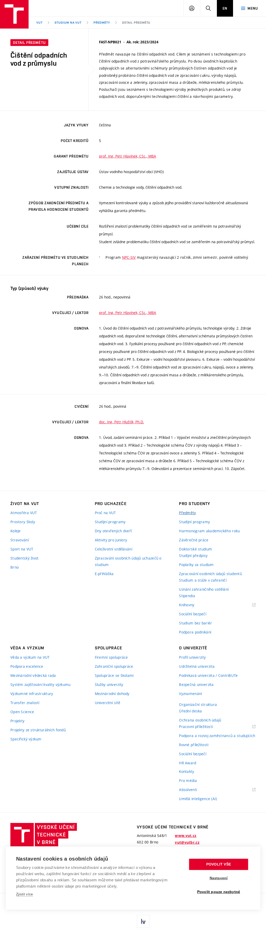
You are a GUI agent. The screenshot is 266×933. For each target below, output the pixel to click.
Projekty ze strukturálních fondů (38, 729)
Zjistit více (24, 894)
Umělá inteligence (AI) (198, 798)
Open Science (22, 711)
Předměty (102, 22)
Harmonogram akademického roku (209, 530)
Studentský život (24, 558)
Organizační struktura (198, 704)
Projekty (17, 720)
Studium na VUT (68, 22)
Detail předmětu (136, 22)
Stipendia (187, 595)
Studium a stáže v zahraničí (203, 580)
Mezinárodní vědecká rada (33, 675)
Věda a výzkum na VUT (30, 657)
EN (225, 8)
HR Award (187, 762)
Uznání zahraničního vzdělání (204, 589)
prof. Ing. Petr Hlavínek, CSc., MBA (127, 156)
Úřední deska (190, 711)
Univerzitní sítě (107, 702)
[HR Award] (143, 921)
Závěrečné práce (193, 539)
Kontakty (186, 771)
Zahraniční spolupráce (114, 666)
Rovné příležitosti (193, 744)
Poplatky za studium (196, 564)
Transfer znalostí (24, 702)
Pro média (188, 780)
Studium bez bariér (195, 623)
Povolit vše (218, 864)
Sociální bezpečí (192, 613)
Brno (14, 567)
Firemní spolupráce (111, 657)
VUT (39, 22)
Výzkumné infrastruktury (31, 693)
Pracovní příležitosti (202, 727)
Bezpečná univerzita (196, 684)
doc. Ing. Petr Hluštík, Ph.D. (121, 421)
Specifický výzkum (26, 739)
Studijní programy (110, 521)
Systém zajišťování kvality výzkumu (40, 684)
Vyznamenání (190, 693)
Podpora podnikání (195, 632)
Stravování (19, 539)
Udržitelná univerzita (197, 666)
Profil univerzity (192, 657)
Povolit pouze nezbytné (218, 892)
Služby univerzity (109, 684)
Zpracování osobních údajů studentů (210, 573)
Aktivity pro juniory (111, 539)
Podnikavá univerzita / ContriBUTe (208, 675)
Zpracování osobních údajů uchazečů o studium (128, 561)
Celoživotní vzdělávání (113, 549)
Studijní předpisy (193, 555)
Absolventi (194, 790)
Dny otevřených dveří (113, 530)
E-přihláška (104, 573)
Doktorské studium (195, 549)
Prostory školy (22, 521)
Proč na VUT (105, 512)
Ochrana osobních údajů (200, 720)
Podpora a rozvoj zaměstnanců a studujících (217, 735)
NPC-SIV (129, 257)
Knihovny (193, 605)
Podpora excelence (26, 666)
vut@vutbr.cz (187, 842)
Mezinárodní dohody (112, 693)
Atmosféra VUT (23, 512)
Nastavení (219, 878)
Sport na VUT (21, 549)
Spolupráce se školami (114, 675)
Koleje (15, 530)
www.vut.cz (185, 835)
